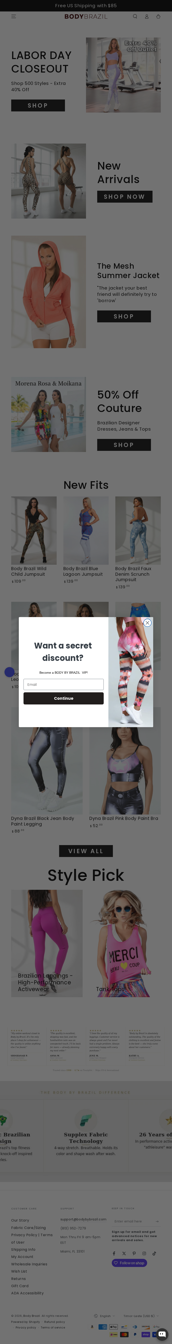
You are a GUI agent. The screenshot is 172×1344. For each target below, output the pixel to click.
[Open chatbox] (162, 1334)
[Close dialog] (147, 623)
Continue (63, 698)
